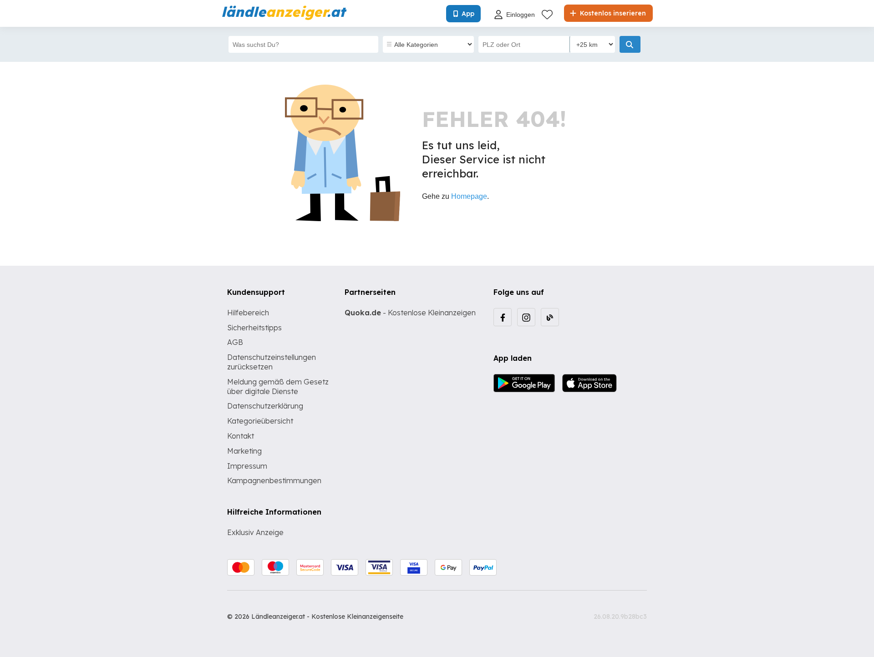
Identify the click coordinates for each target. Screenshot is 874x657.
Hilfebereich (248, 312)
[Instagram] (526, 317)
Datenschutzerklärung (265, 405)
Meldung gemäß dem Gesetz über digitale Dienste (278, 386)
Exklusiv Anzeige (255, 532)
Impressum (247, 465)
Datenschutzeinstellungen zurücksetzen (271, 362)
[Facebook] (502, 317)
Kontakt (240, 435)
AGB (235, 342)
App (468, 14)
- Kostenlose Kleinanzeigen (410, 312)
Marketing (244, 450)
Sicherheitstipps (254, 327)
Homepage (469, 196)
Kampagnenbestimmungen (274, 480)
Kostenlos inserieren (612, 13)
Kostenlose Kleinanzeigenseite (357, 616)
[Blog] (550, 317)
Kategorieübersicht (260, 420)
